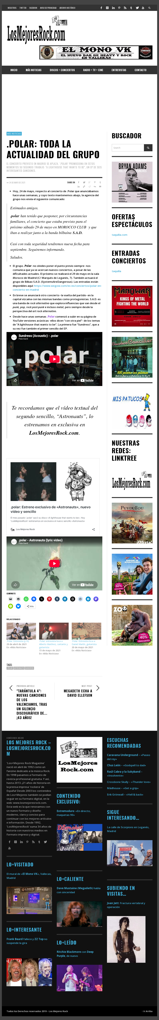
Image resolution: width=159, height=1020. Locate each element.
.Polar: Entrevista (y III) (18, 641)
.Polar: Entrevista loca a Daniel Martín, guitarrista (84, 643)
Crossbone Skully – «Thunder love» (129, 782)
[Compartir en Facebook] (79, 182)
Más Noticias (14, 133)
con (71, 952)
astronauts (19, 668)
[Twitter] (137, 8)
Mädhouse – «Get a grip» (123, 788)
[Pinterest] (119, 8)
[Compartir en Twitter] (84, 182)
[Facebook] (101, 8)
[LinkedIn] (113, 8)
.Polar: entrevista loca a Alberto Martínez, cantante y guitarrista (53, 644)
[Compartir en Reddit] (89, 187)
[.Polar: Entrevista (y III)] (21, 631)
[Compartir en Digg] (95, 187)
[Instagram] (107, 8)
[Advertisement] (79, 103)
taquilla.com (119, 234)
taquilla (116, 271)
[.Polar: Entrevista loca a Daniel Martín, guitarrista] (86, 631)
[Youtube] (143, 8)
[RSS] (125, 8)
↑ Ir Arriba (147, 1011)
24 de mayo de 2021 (17, 182)
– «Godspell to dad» (126, 765)
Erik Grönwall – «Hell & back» (125, 794)
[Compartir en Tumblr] (100, 182)
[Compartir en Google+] (89, 182)
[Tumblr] (131, 8)
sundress (29, 668)
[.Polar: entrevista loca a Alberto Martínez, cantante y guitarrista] (54, 631)
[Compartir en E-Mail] (100, 187)
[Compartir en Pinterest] (95, 182)
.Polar (10, 668)
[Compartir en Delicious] (84, 187)
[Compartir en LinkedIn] (79, 187)
